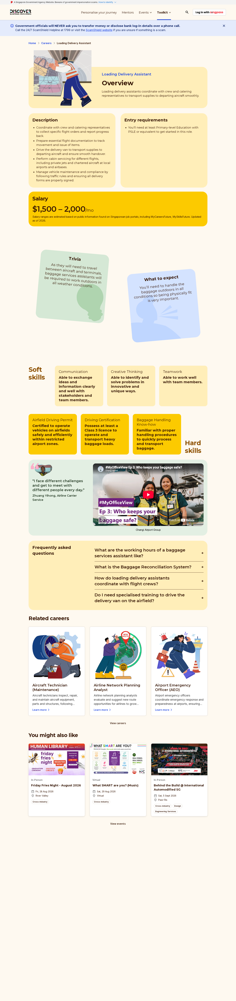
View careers (118, 723)
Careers (46, 43)
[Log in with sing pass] (209, 12)
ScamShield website (99, 30)
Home (32, 43)
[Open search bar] (187, 12)
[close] (224, 26)
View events (118, 823)
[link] (20, 12)
